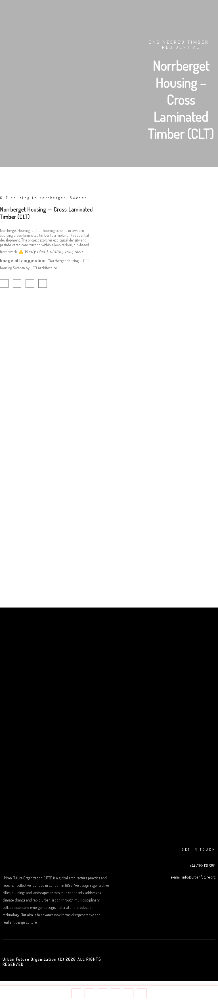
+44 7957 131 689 (202, 865)
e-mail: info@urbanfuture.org (193, 877)
